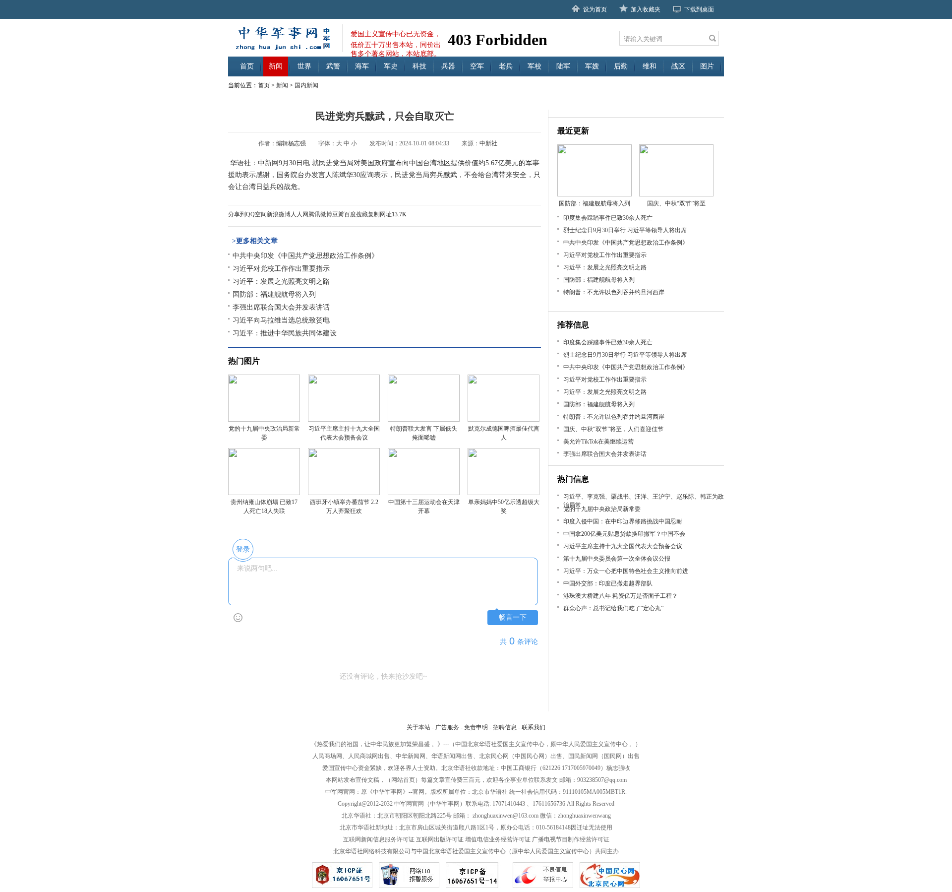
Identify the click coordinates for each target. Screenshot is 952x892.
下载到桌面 (699, 9)
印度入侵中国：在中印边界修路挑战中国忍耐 (622, 521)
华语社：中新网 (253, 163)
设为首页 (595, 9)
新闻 (276, 66)
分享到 (237, 214)
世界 (304, 66)
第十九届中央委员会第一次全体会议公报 (616, 558)
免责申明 (476, 727)
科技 (419, 66)
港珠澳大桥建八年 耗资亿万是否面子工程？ (620, 595)
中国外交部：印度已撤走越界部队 (608, 583)
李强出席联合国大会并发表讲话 (281, 307)
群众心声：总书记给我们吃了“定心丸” (613, 608)
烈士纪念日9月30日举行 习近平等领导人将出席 (625, 230)
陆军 (563, 66)
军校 (534, 66)
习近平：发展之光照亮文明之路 (281, 281)
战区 (678, 66)
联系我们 (533, 727)
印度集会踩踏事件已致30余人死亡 (608, 217)
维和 (649, 66)
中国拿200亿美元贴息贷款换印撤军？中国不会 (624, 533)
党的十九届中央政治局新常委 (602, 509)
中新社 (488, 143)
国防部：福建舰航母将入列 (274, 294)
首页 (247, 66)
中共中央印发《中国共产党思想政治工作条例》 (305, 255)
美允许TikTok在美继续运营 (598, 441)
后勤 (621, 66)
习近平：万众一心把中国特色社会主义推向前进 (625, 571)
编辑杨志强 (291, 143)
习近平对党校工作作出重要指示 (281, 268)
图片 (707, 66)
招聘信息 (505, 727)
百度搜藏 (356, 214)
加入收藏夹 (645, 9)
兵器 (448, 66)
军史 (391, 66)
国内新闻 (306, 85)
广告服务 (447, 727)
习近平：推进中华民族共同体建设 (285, 333)
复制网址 (380, 214)
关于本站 (418, 727)
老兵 (506, 66)
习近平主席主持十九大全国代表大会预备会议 (622, 546)
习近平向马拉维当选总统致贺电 (281, 320)
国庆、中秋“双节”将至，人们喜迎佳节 (613, 429)
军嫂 (592, 66)
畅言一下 (513, 617)
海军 (362, 66)
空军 (477, 66)
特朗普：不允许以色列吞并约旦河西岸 (613, 292)
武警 (333, 66)
